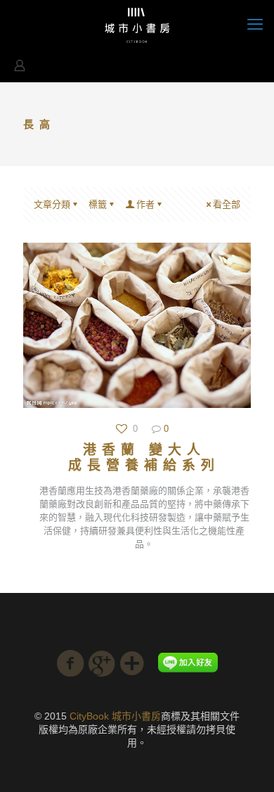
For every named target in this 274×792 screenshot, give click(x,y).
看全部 (226, 204)
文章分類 (52, 204)
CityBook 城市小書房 (115, 716)
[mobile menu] (255, 25)
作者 (145, 204)
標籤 (98, 204)
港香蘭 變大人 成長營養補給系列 (144, 457)
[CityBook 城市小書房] (137, 24)
